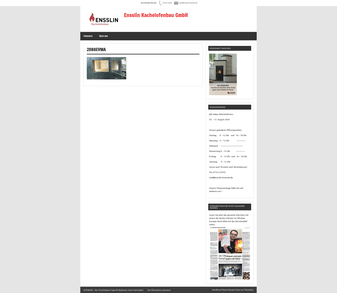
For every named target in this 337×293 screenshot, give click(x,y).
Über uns (103, 36)
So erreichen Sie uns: (149, 3)
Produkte (88, 36)
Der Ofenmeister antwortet (159, 290)
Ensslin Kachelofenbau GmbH (156, 15)
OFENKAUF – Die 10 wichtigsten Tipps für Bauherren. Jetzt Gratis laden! (113, 290)
